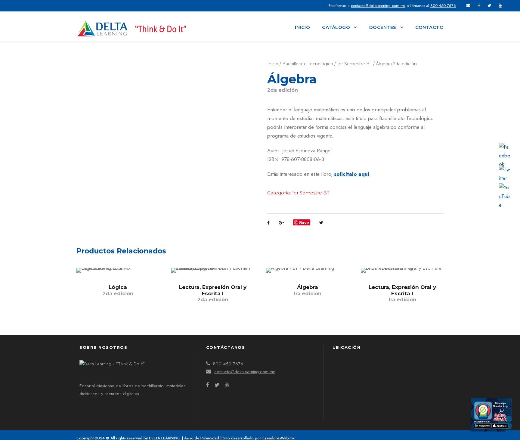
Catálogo (336, 27)
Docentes (382, 27)
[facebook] (479, 5)
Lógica (118, 290)
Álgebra (307, 290)
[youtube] (500, 5)
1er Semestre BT (354, 64)
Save (304, 222)
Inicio (302, 27)
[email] (468, 5)
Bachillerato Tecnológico (307, 64)
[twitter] (489, 5)
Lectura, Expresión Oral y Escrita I (212, 293)
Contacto (429, 27)
